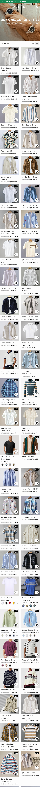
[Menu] (2, 6)
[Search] (32, 6)
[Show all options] (17, 603)
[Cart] (37, 6)
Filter (6, 43)
